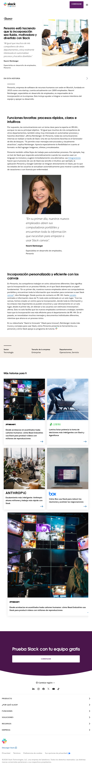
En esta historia (12, 78)
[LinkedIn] (33, 689)
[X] (48, 689)
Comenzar (77, 4)
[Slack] (10, 5)
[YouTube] (53, 689)
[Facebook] (43, 689)
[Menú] (86, 4)
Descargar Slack (8, 748)
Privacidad (6, 753)
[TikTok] (59, 689)
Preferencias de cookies (32, 753)
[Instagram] (38, 689)
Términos (16, 753)
